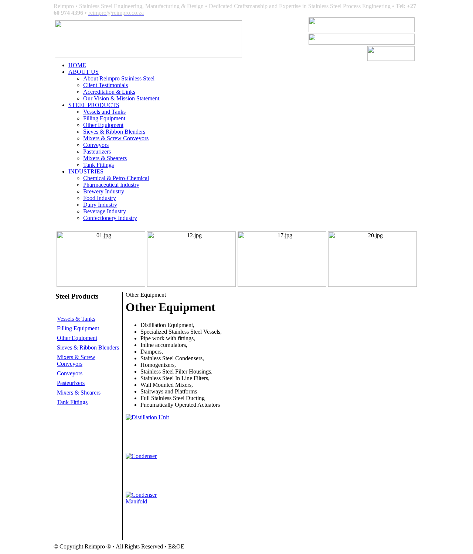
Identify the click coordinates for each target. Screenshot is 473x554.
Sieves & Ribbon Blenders (114, 131)
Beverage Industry (104, 211)
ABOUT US (83, 72)
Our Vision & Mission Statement (121, 98)
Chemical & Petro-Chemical (116, 178)
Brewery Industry (103, 191)
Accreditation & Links (109, 92)
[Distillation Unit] (147, 417)
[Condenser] (141, 456)
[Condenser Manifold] (151, 501)
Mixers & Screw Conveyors (116, 138)
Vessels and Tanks (104, 112)
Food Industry (99, 198)
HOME (77, 65)
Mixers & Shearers (105, 158)
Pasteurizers (97, 151)
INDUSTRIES (85, 171)
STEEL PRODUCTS (93, 105)
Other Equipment (103, 125)
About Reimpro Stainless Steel (118, 78)
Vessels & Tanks (76, 319)
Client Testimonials (105, 85)
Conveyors (96, 145)
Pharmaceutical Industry (111, 185)
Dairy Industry (100, 205)
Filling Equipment (104, 118)
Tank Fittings (98, 165)
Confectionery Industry (110, 218)
